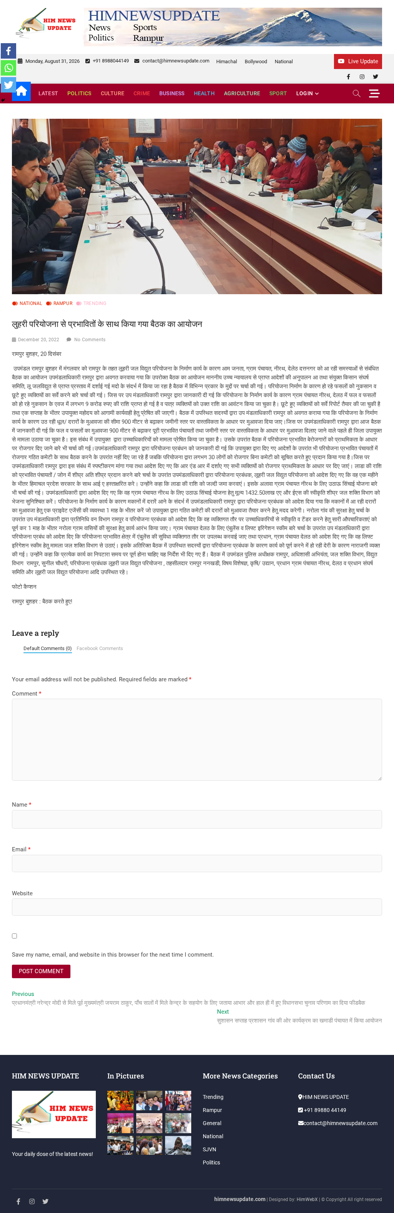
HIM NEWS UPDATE (325, 1097)
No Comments (89, 339)
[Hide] (3, 100)
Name (21, 804)
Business (172, 93)
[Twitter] (8, 85)
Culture (112, 93)
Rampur (62, 303)
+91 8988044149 (110, 61)
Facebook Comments (100, 648)
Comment (26, 693)
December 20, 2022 (38, 339)
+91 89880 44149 (324, 1110)
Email (21, 849)
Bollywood (256, 61)
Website (22, 893)
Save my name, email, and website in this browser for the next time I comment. (113, 954)
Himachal (226, 61)
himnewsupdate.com (239, 1199)
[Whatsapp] (8, 68)
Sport (278, 93)
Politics (79, 93)
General (212, 1123)
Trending (95, 303)
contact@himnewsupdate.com (175, 61)
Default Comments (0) (47, 648)
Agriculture (242, 93)
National (284, 61)
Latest (48, 93)
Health (204, 93)
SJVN (209, 1149)
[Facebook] (8, 51)
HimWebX (307, 1199)
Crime (142, 93)
